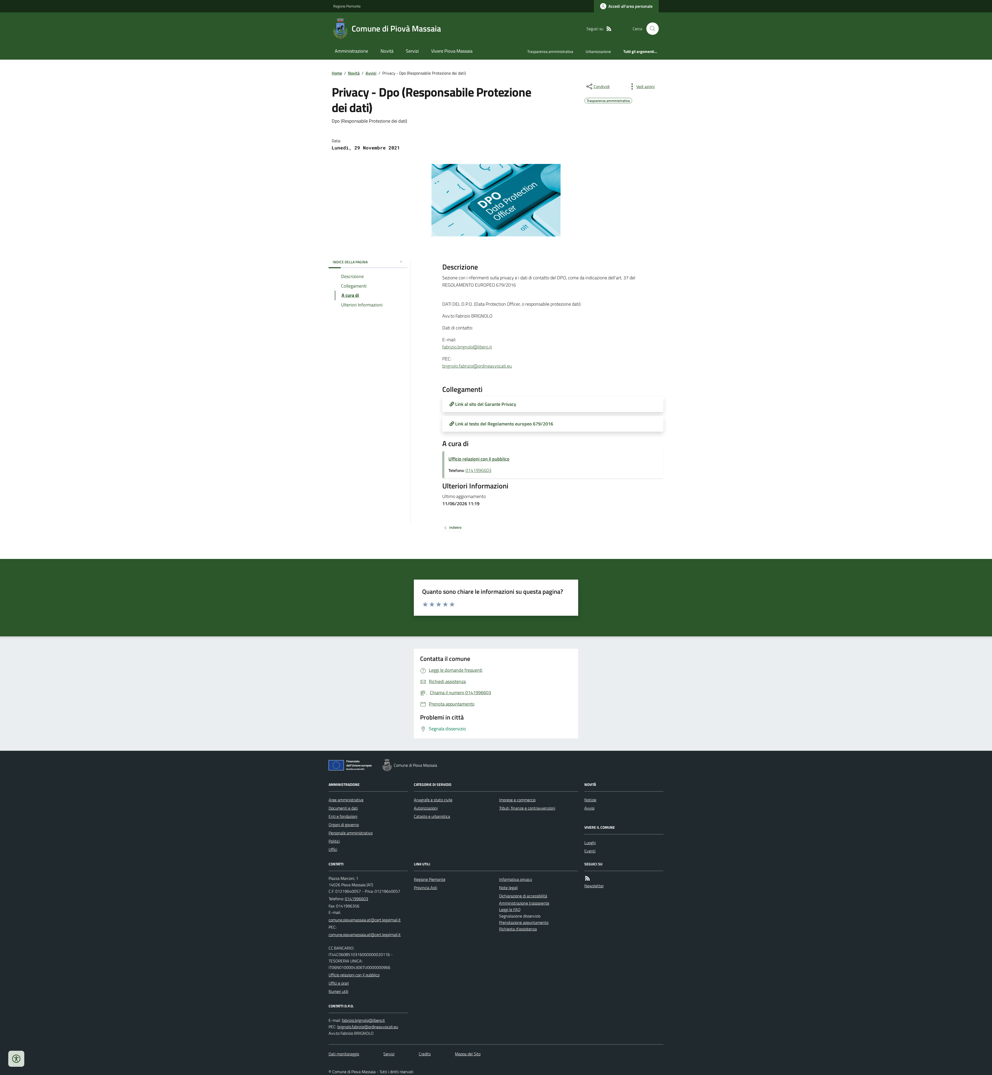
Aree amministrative (346, 800)
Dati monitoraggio (344, 1054)
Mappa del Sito (468, 1054)
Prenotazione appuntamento (523, 922)
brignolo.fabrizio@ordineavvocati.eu (477, 365)
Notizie (590, 800)
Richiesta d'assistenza (518, 929)
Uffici (333, 849)
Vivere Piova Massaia (451, 51)
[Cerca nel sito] (650, 28)
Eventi (589, 851)
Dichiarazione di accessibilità (523, 896)
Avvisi (371, 73)
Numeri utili (338, 991)
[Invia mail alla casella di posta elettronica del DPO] (363, 1020)
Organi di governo (344, 824)
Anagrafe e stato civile (433, 800)
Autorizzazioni (426, 808)
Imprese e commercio (517, 800)
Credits (425, 1054)
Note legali (508, 887)
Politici (334, 841)
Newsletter (594, 886)
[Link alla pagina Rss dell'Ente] (587, 878)
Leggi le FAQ (510, 909)
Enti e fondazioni (343, 816)
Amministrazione (351, 51)
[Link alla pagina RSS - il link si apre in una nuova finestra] (609, 29)
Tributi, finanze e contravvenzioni (527, 808)
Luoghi (590, 843)
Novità (387, 51)
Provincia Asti (425, 887)
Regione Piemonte (347, 6)
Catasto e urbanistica (432, 816)
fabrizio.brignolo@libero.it (467, 346)
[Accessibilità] (16, 1059)
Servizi (412, 51)
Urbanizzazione (598, 51)
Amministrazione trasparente (524, 903)
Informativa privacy (515, 879)
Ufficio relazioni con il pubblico (478, 458)
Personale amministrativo (351, 833)
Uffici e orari (339, 983)
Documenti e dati (343, 808)
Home (337, 73)
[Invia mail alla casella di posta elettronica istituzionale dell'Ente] (365, 920)
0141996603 (478, 470)
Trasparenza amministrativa (550, 51)
